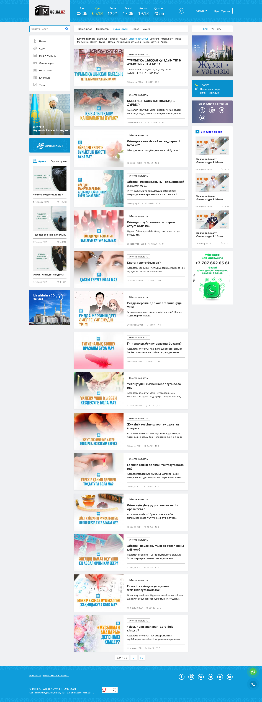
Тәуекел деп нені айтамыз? (49, 234)
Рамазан (113, 38)
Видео (135, 28)
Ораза (111, 41)
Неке (178, 38)
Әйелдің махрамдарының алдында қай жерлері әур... (155, 183)
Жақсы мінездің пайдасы (48, 274)
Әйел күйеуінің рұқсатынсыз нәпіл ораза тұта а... (152, 507)
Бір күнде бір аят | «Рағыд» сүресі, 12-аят (209, 234)
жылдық (214, 92)
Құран (42, 48)
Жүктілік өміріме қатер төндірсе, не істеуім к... (153, 426)
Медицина (83, 41)
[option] (212, 56)
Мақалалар (102, 28)
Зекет (93, 41)
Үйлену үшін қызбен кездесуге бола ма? (154, 385)
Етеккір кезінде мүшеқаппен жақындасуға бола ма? (148, 588)
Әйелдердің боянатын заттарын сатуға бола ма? (151, 224)
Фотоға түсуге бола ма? (48, 194)
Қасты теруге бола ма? (144, 262)
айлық (203, 92)
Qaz (219, 29)
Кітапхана (44, 77)
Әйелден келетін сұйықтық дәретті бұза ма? (153, 143)
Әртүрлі (154, 38)
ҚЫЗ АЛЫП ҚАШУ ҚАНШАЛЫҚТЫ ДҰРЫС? (151, 102)
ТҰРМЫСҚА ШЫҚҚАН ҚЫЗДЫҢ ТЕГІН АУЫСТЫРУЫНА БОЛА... (154, 62)
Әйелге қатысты (138, 38)
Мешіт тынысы (47, 55)
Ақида (164, 41)
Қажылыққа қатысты (129, 41)
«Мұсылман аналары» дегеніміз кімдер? (150, 628)
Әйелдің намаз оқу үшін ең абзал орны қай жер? (155, 547)
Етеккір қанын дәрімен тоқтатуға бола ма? (155, 466)
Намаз (42, 41)
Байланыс (35, 675)
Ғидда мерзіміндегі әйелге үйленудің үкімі (155, 304)
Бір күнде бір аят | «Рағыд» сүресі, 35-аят (209, 161)
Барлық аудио (58, 161)
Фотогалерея (46, 63)
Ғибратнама (45, 70)
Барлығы (102, 38)
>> (141, 657)
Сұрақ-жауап (120, 28)
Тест (42, 85)
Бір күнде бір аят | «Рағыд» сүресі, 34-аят (209, 198)
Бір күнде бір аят (211, 131)
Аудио (146, 28)
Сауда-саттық (151, 41)
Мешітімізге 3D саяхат (56, 675)
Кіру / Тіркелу (222, 11)
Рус (212, 29)
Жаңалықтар (85, 28)
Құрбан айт (167, 38)
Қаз (205, 29)
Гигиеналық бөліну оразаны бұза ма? (154, 343)
